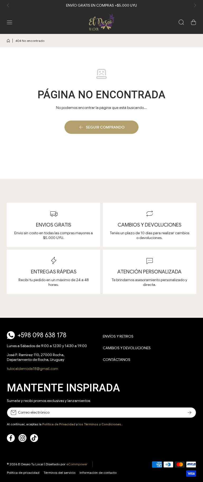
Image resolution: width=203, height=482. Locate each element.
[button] (9, 5)
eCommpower (76, 464)
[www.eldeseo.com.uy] (101, 22)
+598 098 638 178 (41, 335)
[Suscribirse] (189, 412)
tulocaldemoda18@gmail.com (32, 368)
